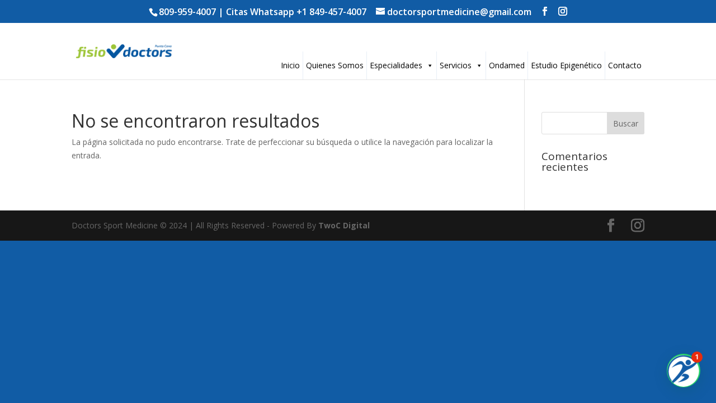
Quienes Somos (335, 65)
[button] (683, 370)
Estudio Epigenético (566, 65)
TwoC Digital (344, 225)
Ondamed (507, 65)
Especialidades (396, 65)
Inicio (290, 65)
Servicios (456, 65)
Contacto (625, 65)
